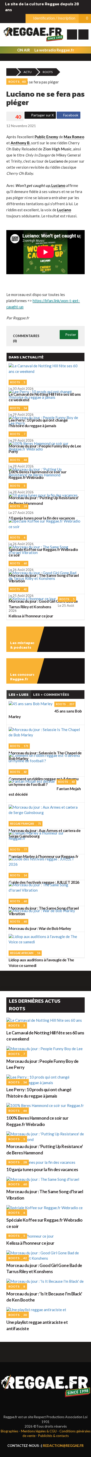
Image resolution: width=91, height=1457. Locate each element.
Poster (70, 334)
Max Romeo (74, 136)
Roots (48, 72)
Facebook (70, 115)
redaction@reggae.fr (63, 1446)
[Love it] (15, 117)
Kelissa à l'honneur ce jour (30, 1243)
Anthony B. (20, 143)
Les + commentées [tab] (51, 694)
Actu (28, 72)
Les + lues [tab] (19, 694)
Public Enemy (46, 136)
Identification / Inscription (53, 18)
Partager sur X (42, 115)
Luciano (58, 185)
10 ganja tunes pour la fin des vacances (42, 1169)
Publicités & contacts (53, 1436)
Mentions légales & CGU (39, 1431)
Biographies (9, 1431)
